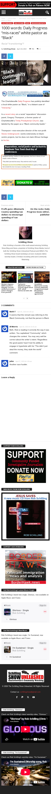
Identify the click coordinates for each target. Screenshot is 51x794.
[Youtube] (33, 697)
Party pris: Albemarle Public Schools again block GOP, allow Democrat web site (25, 287)
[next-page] (27, 298)
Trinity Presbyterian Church (27, 121)
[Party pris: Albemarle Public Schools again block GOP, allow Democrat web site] (25, 277)
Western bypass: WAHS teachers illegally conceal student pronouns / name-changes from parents (8, 288)
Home (3, 18)
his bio (6, 140)
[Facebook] (4, 56)
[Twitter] (10, 56)
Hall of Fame (19, 23)
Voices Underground (10, 134)
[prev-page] (24, 298)
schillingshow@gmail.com (30, 692)
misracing (6, 108)
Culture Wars (12, 18)
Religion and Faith (38, 23)
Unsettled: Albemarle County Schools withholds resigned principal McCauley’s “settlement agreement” (41, 289)
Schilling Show (9, 49)
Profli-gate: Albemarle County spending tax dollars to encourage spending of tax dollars (12, 215)
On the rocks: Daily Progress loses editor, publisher (38, 212)
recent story (10, 114)
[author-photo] (25, 232)
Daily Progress (24, 101)
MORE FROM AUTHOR (34, 267)
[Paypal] (23, 697)
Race (27, 23)
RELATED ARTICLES (15, 267)
